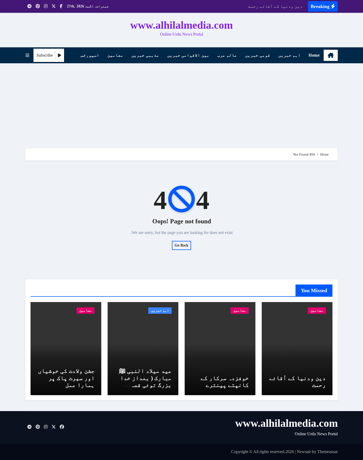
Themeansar (327, 451)
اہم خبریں (289, 55)
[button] (27, 55)
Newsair (304, 451)
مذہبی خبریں (145, 55)
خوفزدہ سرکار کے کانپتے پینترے (225, 381)
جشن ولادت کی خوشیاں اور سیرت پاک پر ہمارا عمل (66, 377)
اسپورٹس (90, 55)
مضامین (115, 55)
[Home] (331, 55)
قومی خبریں (257, 55)
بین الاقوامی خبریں (188, 55)
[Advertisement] (181, 103)
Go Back (181, 245)
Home (314, 55)
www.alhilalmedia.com (181, 25)
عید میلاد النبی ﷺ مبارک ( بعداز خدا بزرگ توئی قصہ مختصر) (145, 381)
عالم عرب (227, 55)
